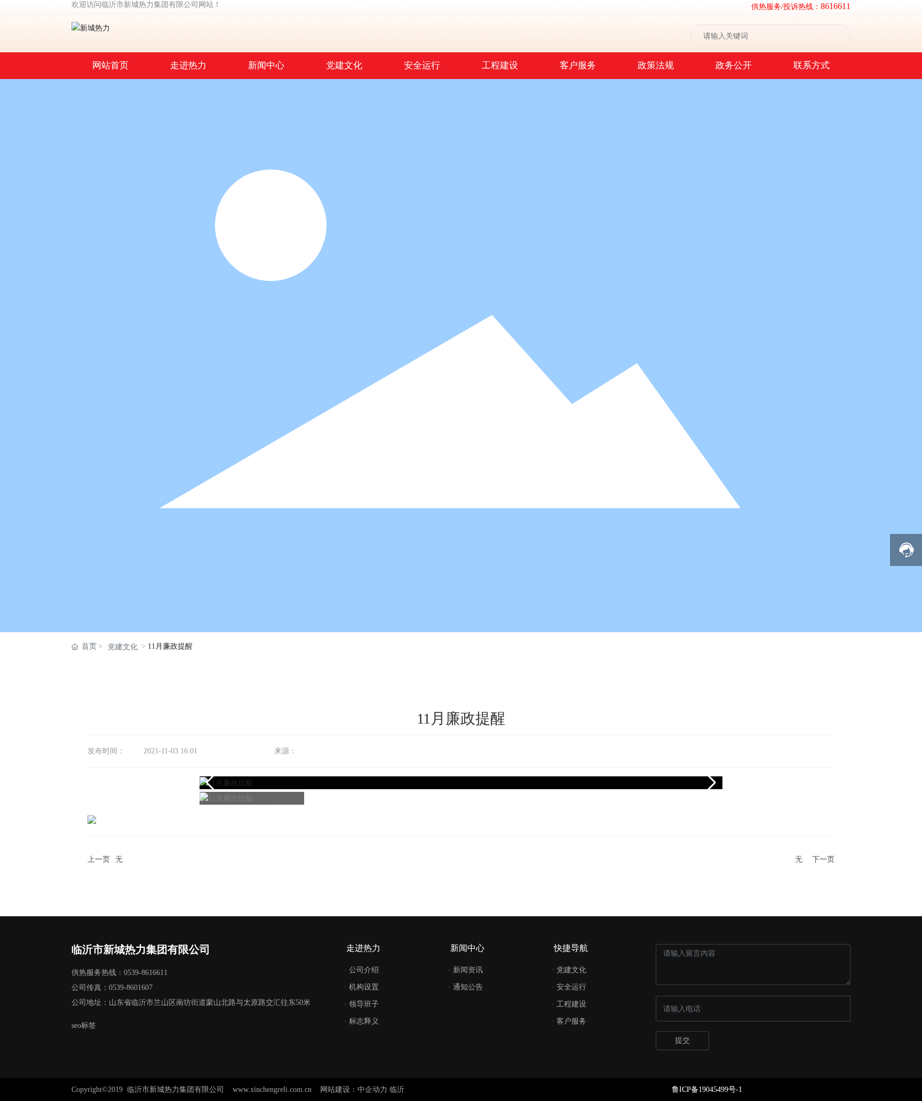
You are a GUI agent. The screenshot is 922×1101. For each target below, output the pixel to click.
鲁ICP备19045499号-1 (707, 1090)
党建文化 (123, 647)
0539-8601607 (131, 988)
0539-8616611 (146, 973)
